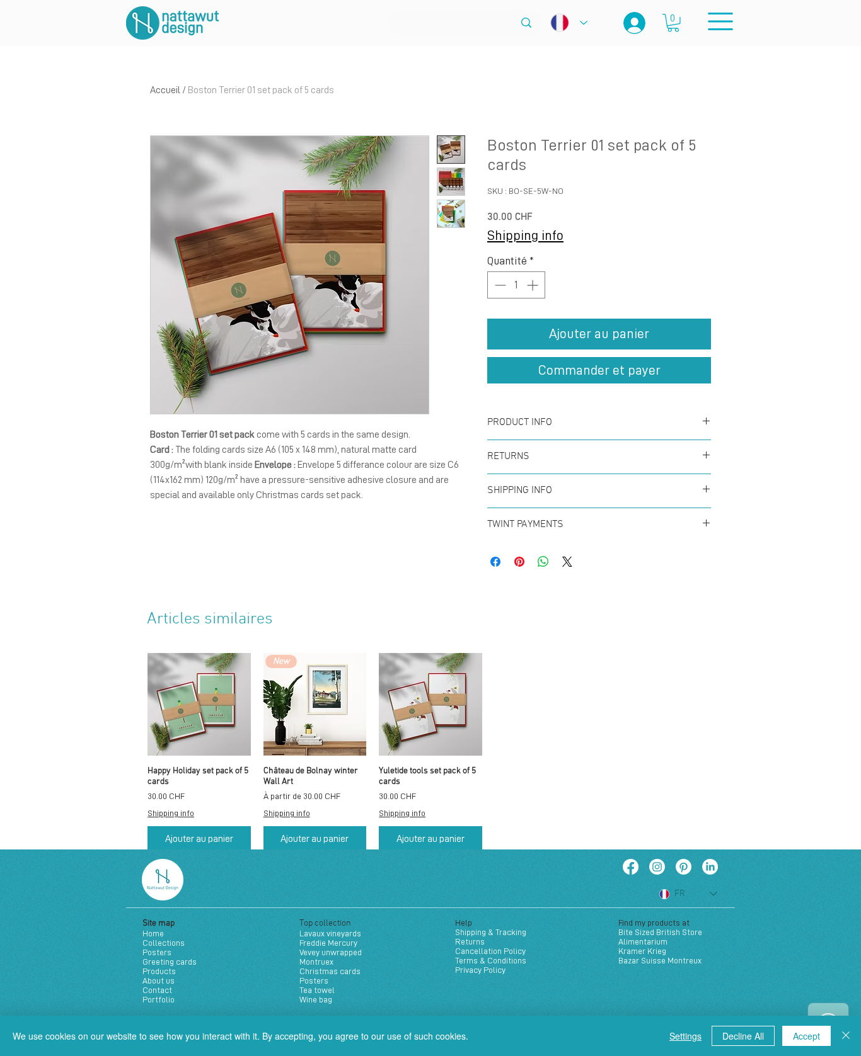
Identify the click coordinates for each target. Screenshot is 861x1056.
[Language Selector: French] (568, 22)
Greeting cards (169, 961)
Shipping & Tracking (490, 932)
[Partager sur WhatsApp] (543, 561)
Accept (806, 1036)
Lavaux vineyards (330, 933)
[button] (673, 23)
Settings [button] (685, 1036)
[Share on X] (567, 561)
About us (158, 980)
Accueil (165, 90)
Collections (163, 942)
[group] (430, 752)
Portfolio (158, 999)
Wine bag (315, 999)
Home (153, 933)
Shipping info (525, 235)
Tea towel (317, 989)
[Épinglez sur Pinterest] (519, 561)
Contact (157, 989)
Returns (470, 941)
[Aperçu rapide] (199, 704)
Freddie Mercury (328, 942)
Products (159, 971)
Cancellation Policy (490, 950)
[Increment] (533, 285)
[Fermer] (845, 1036)
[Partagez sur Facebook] (495, 561)
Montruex (316, 961)
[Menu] (720, 21)
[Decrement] (499, 285)
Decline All (743, 1036)
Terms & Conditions (490, 960)
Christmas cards (330, 971)
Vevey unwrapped (330, 952)
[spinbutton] (516, 285)
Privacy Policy (480, 969)
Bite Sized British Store (660, 932)
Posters (156, 952)
